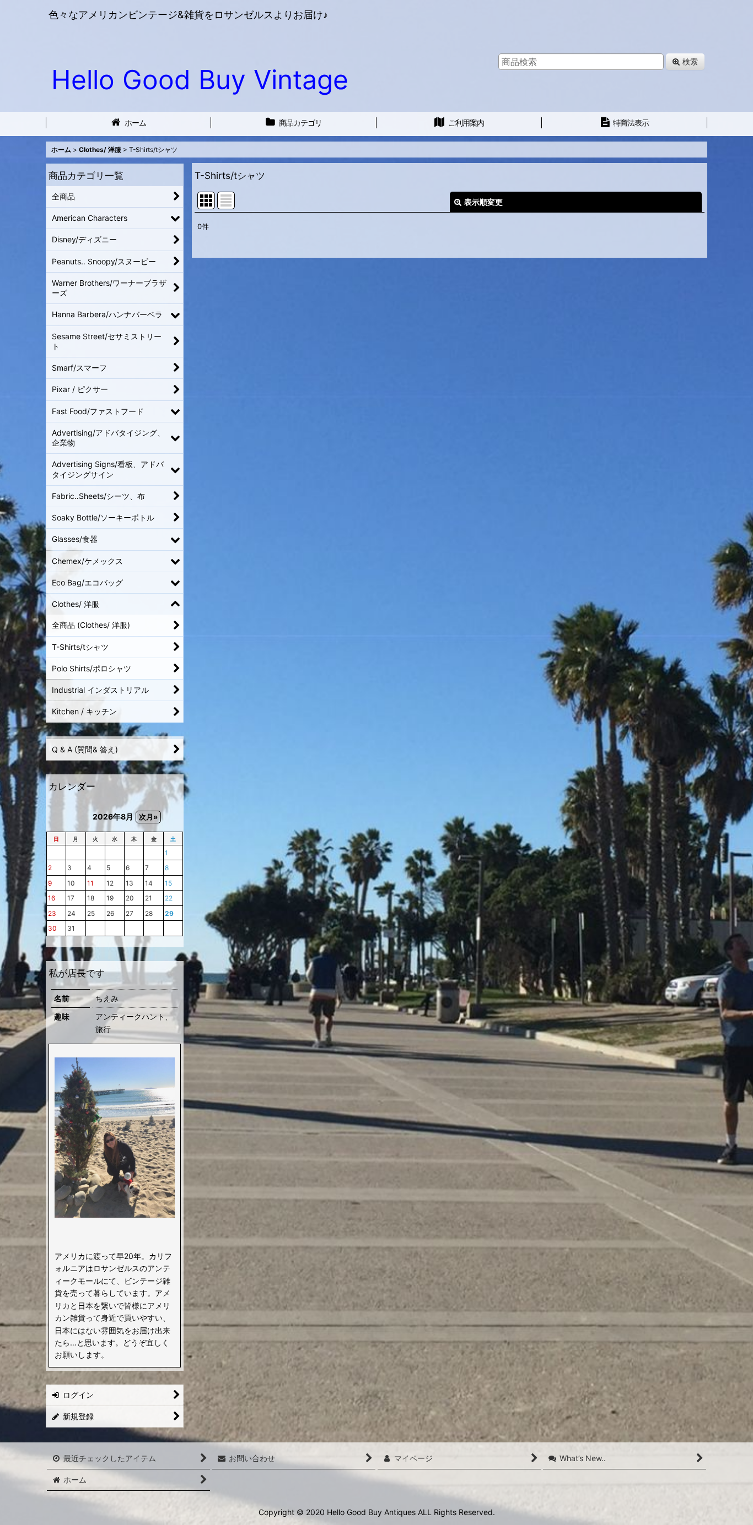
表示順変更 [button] (483, 202)
